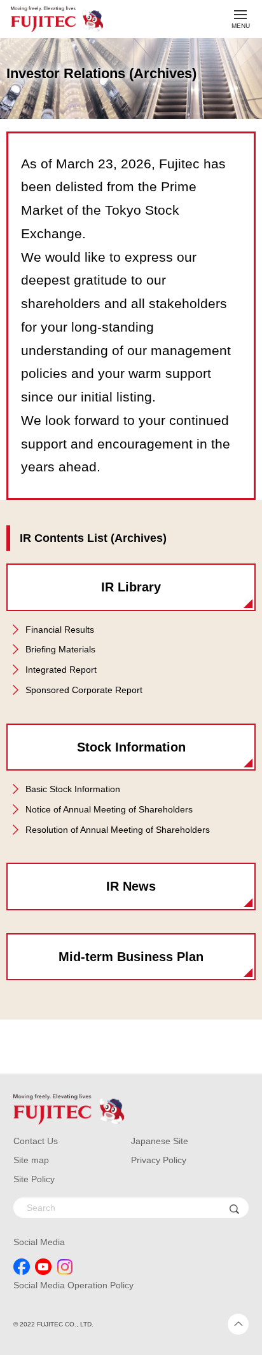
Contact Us (35, 1141)
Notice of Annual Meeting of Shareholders (109, 809)
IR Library (131, 587)
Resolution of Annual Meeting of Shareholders (117, 830)
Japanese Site (159, 1141)
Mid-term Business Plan (131, 957)
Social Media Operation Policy (73, 1285)
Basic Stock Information (72, 789)
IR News (131, 886)
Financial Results (59, 629)
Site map (31, 1160)
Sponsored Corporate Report (83, 690)
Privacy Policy (158, 1160)
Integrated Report (61, 669)
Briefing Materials (60, 649)
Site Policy (34, 1179)
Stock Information (131, 747)
